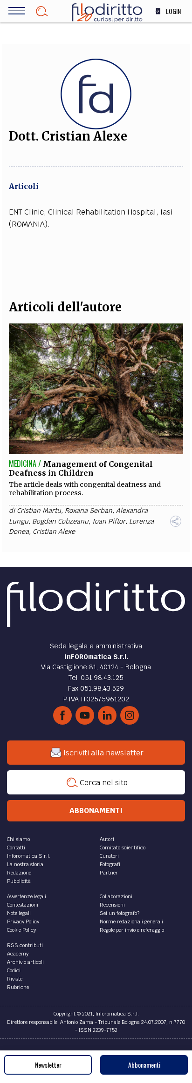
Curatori (109, 856)
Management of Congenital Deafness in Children (81, 468)
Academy (17, 953)
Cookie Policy (21, 930)
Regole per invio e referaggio (132, 930)
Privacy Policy (23, 921)
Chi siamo (18, 839)
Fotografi (110, 864)
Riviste (14, 978)
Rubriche (18, 987)
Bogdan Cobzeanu (60, 521)
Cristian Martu (39, 510)
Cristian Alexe (54, 531)
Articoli (24, 186)
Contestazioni (22, 904)
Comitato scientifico (122, 847)
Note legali (19, 913)
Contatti (16, 847)
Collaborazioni (116, 896)
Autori (107, 839)
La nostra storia (25, 864)
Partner (109, 872)
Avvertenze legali (26, 896)
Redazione (19, 872)
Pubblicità (19, 881)
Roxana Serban (88, 510)
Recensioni (112, 904)
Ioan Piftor (108, 521)
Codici (14, 970)
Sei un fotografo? (119, 913)
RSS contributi (25, 945)
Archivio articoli (25, 962)
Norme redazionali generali (131, 921)
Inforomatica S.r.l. (28, 856)
